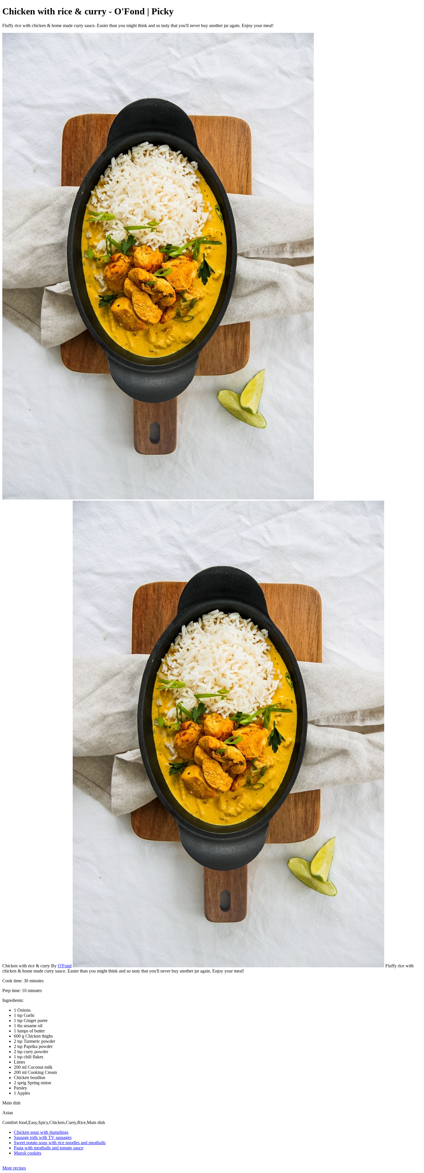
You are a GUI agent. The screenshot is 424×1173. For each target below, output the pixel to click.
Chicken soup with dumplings (41, 1132)
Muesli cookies (27, 1153)
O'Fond (65, 965)
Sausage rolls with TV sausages (43, 1137)
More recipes (14, 1168)
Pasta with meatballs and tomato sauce (48, 1147)
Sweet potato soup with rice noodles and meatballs (60, 1142)
